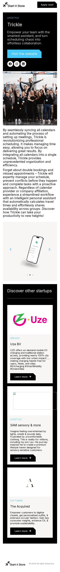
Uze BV (15, 344)
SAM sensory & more (25, 425)
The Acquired (20, 506)
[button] (10, 249)
